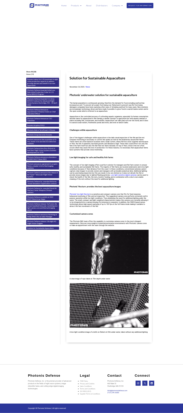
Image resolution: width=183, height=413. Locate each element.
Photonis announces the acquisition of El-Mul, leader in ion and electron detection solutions (42, 141)
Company (116, 5)
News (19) (30, 74)
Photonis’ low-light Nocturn (80, 194)
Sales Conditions (86, 386)
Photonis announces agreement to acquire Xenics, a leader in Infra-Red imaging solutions (42, 166)
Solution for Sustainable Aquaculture (40, 228)
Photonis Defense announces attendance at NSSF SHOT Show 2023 (41, 158)
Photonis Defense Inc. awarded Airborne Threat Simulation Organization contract (42, 182)
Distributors (102, 5)
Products (75, 5)
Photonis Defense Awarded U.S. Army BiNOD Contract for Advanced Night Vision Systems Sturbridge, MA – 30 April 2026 (42, 102)
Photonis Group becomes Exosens (39, 135)
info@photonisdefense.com (117, 390)
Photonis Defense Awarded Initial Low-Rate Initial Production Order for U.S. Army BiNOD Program (41, 92)
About (89, 5)
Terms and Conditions (87, 389)
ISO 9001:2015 (85, 391)
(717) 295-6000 (113, 392)
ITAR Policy (84, 381)
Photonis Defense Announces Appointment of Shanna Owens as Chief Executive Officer (41, 112)
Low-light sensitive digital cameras (124, 175)
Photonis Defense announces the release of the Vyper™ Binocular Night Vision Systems (42, 175)
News (88, 87)
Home (64, 5)
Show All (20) (31, 72)
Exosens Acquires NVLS (35, 125)
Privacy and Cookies (87, 384)
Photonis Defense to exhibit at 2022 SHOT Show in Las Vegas (40, 198)
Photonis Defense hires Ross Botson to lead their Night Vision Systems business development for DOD (41, 150)
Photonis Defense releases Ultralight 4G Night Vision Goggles (41, 222)
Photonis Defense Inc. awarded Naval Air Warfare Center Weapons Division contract (42, 190)
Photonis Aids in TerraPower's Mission (41, 130)
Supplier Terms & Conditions (90, 394)
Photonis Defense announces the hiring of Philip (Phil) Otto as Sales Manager (42, 216)
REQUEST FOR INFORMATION (140, 5)
